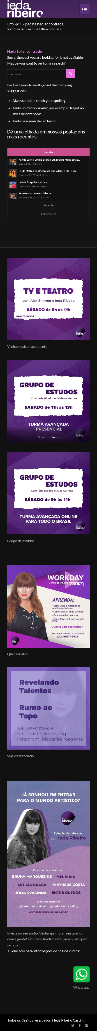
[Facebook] (79, 1025)
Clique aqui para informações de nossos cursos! (44, 951)
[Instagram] (86, 1025)
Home (29, 28)
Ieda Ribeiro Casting (69, 1020)
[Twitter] (72, 1025)
